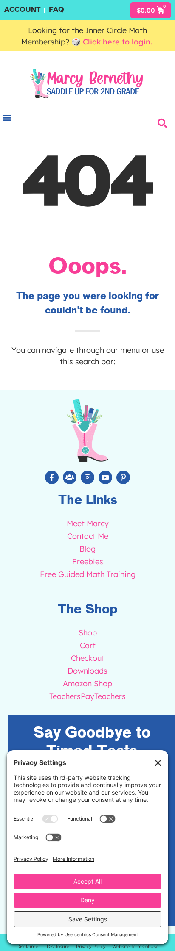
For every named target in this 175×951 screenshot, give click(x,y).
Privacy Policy (90, 946)
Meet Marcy (88, 523)
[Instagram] (87, 477)
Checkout (87, 658)
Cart (88, 645)
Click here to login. (118, 42)
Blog (87, 549)
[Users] (69, 477)
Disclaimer (28, 946)
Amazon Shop (87, 683)
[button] (162, 123)
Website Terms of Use (135, 946)
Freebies (87, 561)
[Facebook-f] (52, 477)
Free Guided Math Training (87, 574)
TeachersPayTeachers (87, 696)
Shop (88, 633)
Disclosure (58, 946)
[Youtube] (105, 477)
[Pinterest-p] (123, 477)
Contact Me (87, 536)
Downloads (87, 671)
